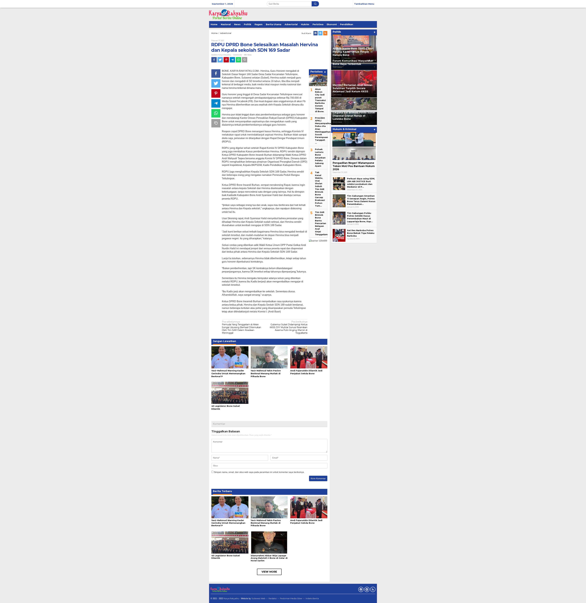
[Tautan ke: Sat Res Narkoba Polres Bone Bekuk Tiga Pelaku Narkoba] (339, 235)
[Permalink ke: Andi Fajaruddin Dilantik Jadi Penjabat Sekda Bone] (308, 357)
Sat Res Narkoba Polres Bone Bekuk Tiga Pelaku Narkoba (360, 233)
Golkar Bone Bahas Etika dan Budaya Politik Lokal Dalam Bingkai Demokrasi (352, 51)
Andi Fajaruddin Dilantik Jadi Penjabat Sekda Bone (306, 521)
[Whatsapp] (238, 59)
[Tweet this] (220, 59)
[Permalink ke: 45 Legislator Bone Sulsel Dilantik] (229, 392)
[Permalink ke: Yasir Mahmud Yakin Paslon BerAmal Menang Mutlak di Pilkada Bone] (269, 357)
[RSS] (325, 33)
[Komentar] (244, 59)
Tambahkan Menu (364, 4)
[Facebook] (315, 33)
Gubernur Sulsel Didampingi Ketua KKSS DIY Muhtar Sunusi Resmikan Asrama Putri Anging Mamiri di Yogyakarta (288, 327)
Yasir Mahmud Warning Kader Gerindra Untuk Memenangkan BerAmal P (228, 373)
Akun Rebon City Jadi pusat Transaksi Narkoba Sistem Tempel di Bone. (320, 100)
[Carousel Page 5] (375, 60)
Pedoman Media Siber (291, 598)
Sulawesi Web (258, 598)
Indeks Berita (312, 598)
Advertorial (237, 55)
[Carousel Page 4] (373, 60)
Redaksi (273, 598)
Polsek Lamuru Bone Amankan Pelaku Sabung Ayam (320, 157)
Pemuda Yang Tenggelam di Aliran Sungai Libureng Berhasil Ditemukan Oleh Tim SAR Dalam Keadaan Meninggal (241, 327)
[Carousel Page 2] (369, 60)
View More (269, 571)
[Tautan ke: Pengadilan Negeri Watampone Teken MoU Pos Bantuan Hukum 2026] (354, 146)
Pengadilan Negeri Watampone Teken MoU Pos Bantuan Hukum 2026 (354, 166)
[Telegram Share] (232, 59)
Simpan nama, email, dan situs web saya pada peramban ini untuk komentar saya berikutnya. (259, 472)
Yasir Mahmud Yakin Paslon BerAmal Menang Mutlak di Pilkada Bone (266, 373)
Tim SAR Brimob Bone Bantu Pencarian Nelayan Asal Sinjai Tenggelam (321, 223)
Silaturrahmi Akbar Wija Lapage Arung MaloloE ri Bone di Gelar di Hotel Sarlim (269, 558)
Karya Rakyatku (231, 598)
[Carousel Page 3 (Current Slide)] (371, 60)
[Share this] (214, 59)
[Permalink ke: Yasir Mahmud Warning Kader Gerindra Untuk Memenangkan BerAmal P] (229, 357)
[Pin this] (226, 59)
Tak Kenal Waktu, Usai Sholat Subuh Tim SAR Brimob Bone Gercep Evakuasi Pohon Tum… (320, 189)
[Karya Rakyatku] (228, 14)
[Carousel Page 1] (367, 60)
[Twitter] (320, 33)
